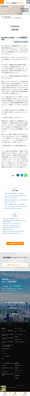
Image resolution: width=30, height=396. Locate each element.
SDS (3, 358)
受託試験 (16, 336)
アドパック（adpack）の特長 (20, 331)
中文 (6, 6)
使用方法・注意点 (18, 339)
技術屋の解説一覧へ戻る (16, 243)
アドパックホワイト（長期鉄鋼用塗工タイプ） (7, 335)
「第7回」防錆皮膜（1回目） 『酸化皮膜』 (14, 204)
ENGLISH (3, 6)
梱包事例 (16, 367)
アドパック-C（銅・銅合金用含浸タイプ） (7, 342)
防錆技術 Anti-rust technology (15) (11, 233)
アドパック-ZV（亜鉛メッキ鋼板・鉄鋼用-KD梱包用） (7, 346)
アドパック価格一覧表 (6, 356)
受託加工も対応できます (6, 348)
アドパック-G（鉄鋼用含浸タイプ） (7, 331)
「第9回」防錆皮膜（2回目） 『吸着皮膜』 (14, 193)
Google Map (17, 286)
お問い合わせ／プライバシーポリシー (9, 387)
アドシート (4, 351)
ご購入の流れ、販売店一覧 (20, 341)
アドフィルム (4, 353)
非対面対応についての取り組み (7, 368)
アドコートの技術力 (18, 334)
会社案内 (4, 365)
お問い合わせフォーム (14, 265)
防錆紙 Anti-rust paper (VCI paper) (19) (12, 227)
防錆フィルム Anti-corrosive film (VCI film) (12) (13, 231)
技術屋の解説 (7, 16)
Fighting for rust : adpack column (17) (11, 225)
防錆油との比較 (18, 365)
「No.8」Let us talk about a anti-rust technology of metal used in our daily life (15, 196)
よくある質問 (4, 371)
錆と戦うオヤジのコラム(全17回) (20, 41)
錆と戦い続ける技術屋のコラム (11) (11, 218)
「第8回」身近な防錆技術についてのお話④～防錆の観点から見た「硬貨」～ (15, 200)
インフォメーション (21, 385)
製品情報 (3, 328)
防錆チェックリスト (18, 370)
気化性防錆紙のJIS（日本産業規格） (7, 375)
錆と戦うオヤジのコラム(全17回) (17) (11, 223)
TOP (2, 16)
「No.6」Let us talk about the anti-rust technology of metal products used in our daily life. (15, 207)
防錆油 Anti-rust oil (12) (8, 229)
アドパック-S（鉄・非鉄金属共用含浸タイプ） (7, 338)
